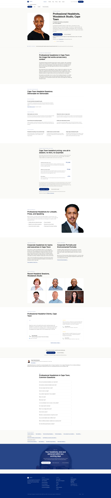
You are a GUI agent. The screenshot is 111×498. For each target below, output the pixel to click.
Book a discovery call (56, 462)
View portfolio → (78, 433)
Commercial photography (46, 487)
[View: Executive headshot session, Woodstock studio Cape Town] (36, 297)
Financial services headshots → (32, 441)
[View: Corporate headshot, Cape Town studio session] (36, 284)
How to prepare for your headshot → (69, 433)
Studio (72, 477)
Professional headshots (45, 479)
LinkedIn (39, 6)
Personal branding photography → (62, 259)
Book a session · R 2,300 (58, 34)
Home (28, 4)
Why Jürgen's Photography (60, 480)
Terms (83, 494)
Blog (53, 1)
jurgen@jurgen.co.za (74, 484)
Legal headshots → (42, 441)
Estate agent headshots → (61, 441)
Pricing (56, 1)
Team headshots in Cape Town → (32, 262)
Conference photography (45, 485)
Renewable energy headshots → (51, 441)
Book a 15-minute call (50, 193)
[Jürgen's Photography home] (32, 2)
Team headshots (44, 480)
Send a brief (61, 39)
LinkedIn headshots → (30, 433)
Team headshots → (39, 433)
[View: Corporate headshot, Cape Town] (74, 284)
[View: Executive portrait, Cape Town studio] (74, 297)
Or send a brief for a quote (55, 189)
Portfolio (49, 1)
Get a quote (81, 1)
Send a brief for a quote (50, 352)
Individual (29, 6)
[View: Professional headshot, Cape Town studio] (55, 297)
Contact (63, 1)
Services (45, 1)
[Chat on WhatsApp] (71, 1)
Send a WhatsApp (68, 34)
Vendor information (59, 487)
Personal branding (45, 6)
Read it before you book (31, 106)
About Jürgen (58, 479)
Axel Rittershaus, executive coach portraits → (50, 437)
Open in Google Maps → (74, 485)
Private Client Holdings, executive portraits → (34, 437)
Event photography (45, 484)
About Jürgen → (33, 362)
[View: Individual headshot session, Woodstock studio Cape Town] (55, 284)
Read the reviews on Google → (55, 342)
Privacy (80, 494)
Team (34, 6)
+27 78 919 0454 (74, 1)
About (60, 1)
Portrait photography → (58, 433)
